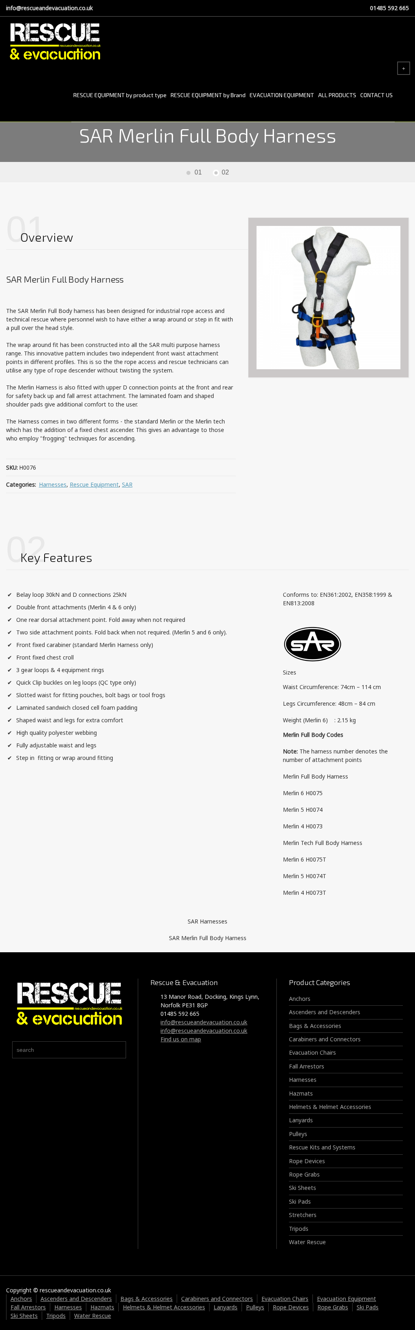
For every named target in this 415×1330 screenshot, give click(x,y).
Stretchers (303, 1215)
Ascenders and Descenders (324, 1012)
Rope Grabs (304, 1174)
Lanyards (301, 1120)
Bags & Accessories (315, 1026)
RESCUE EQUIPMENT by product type (120, 95)
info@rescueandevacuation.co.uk (49, 8)
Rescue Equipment (94, 484)
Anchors (299, 998)
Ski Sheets (302, 1188)
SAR (127, 484)
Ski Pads (300, 1201)
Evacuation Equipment (346, 1298)
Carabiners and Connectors (325, 1039)
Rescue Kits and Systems (322, 1147)
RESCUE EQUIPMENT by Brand (208, 95)
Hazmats (301, 1093)
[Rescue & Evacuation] (55, 42)
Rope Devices (307, 1161)
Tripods (298, 1228)
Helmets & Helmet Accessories (330, 1107)
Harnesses (52, 484)
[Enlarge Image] (328, 298)
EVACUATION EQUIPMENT (282, 95)
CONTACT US (376, 95)
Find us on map (180, 1039)
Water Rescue (307, 1242)
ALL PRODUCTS (337, 95)
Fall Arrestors (306, 1066)
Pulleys (298, 1134)
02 (225, 172)
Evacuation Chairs (312, 1052)
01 (198, 172)
